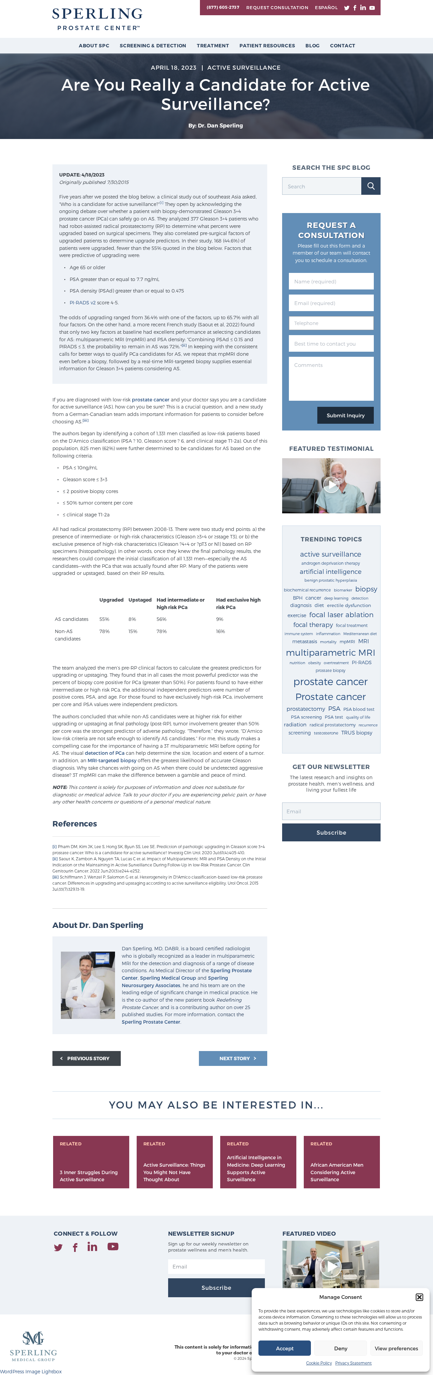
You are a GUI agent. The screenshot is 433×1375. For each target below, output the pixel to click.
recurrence (368, 725)
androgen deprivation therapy (330, 563)
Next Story (235, 1058)
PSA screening (306, 717)
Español (326, 7)
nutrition (297, 662)
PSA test (334, 717)
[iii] (86, 420)
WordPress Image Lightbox (31, 1371)
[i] (161, 202)
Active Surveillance (244, 67)
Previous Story (88, 1058)
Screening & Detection (153, 45)
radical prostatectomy (333, 724)
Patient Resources (267, 45)
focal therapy (313, 624)
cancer (313, 598)
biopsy (366, 589)
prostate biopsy (330, 670)
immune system (298, 633)
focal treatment (352, 625)
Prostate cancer (330, 696)
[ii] (184, 345)
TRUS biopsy (356, 732)
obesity (314, 662)
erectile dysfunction (349, 605)
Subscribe (331, 832)
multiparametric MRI (330, 652)
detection (359, 598)
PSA (334, 708)
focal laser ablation (341, 614)
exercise (297, 615)
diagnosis (301, 605)
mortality (328, 641)
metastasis (304, 641)
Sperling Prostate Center (151, 1022)
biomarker (343, 590)
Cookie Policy (319, 1362)
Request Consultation (277, 7)
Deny (340, 1348)
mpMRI (347, 641)
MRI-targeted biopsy (112, 760)
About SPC (94, 45)
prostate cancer (150, 399)
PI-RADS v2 (83, 302)
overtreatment (336, 662)
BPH (297, 598)
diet (319, 605)
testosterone (326, 732)
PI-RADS (362, 662)
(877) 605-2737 (223, 7)
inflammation (328, 633)
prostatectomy (306, 708)
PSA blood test (358, 709)
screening (300, 733)
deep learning (336, 598)
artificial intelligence (331, 571)
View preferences (396, 1348)
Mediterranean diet (360, 633)
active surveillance (330, 554)
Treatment (213, 45)
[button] (419, 1297)
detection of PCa (104, 753)
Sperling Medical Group (168, 978)
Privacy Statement (353, 1362)
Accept (285, 1348)
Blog (312, 45)
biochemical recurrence (307, 589)
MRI (363, 641)
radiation (295, 724)
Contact (343, 45)
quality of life (358, 717)
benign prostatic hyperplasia (330, 580)
